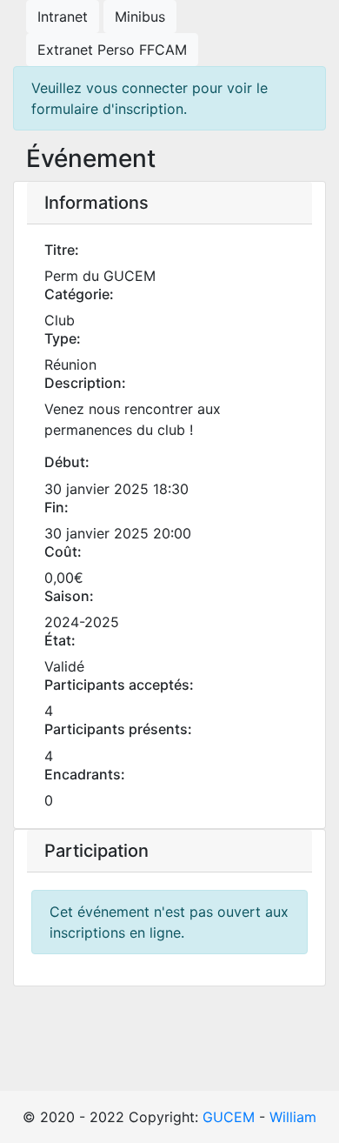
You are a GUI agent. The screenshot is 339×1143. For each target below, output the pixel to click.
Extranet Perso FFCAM (112, 49)
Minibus (140, 16)
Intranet (62, 16)
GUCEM (229, 1117)
